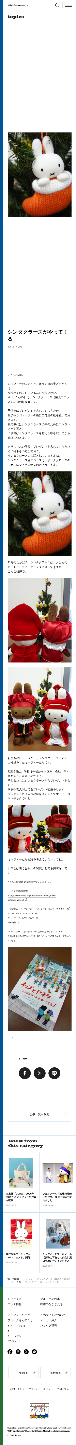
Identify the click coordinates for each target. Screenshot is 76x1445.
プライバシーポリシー (41, 1389)
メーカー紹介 (48, 1320)
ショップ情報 (48, 1325)
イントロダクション (17, 1325)
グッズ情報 (14, 1304)
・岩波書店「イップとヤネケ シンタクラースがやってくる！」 (37, 909)
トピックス (14, 1298)
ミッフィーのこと (18, 1315)
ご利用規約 (63, 1389)
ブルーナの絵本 (50, 1298)
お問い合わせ (17, 1389)
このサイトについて (53, 1315)
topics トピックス (17, 1280)
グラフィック (14, 1341)
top (9, 1278)
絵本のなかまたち (51, 1304)
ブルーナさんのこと (20, 1320)
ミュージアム (14, 1336)
